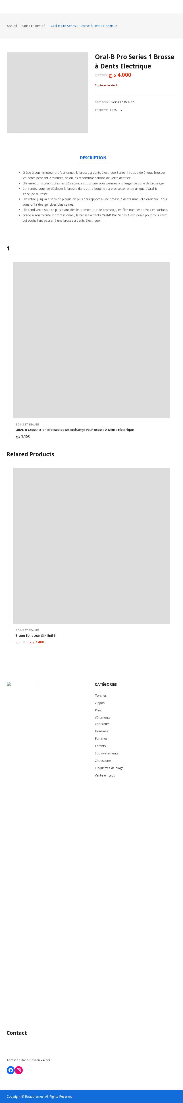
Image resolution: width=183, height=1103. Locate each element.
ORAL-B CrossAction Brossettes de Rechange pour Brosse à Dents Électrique (75, 430)
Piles (98, 710)
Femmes (101, 738)
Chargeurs (102, 724)
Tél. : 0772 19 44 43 (21, 1043)
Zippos (100, 703)
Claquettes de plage (109, 768)
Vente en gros (105, 775)
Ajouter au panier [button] (167, 433)
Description (93, 157)
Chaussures (103, 760)
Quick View (167, 266)
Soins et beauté (122, 102)
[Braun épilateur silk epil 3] (91, 546)
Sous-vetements (107, 753)
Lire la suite (167, 639)
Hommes (101, 731)
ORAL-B (116, 110)
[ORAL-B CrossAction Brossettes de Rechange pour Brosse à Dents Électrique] (91, 340)
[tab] (93, 158)
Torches (101, 695)
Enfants (100, 746)
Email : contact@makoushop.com (31, 1051)
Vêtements (102, 717)
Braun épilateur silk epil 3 (36, 635)
